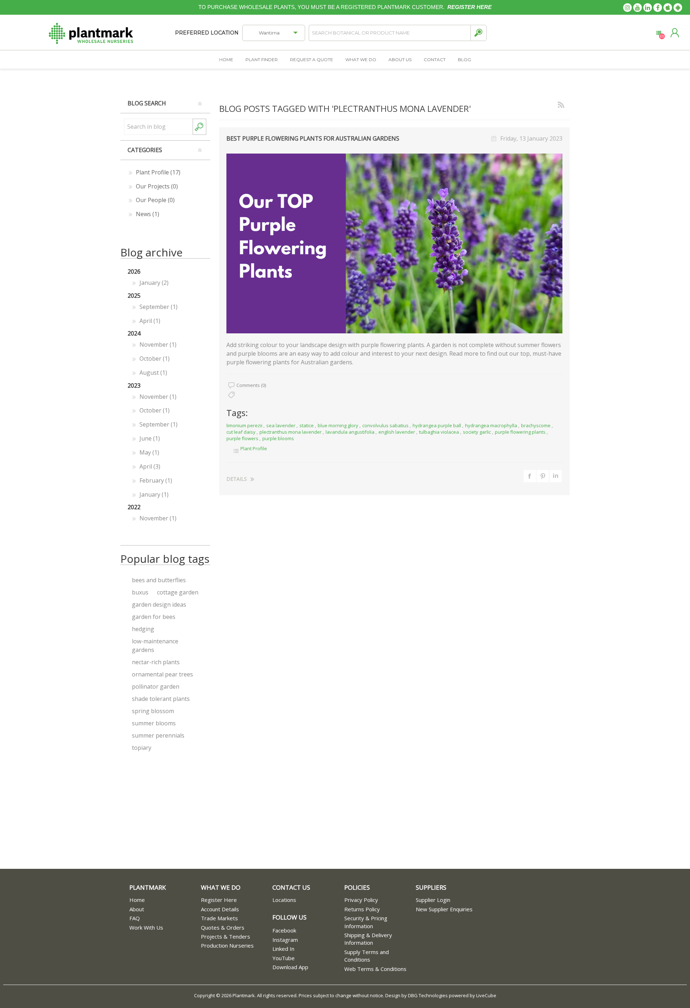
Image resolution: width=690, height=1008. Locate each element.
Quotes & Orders (222, 927)
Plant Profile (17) (158, 172)
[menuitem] (165, 899)
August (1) (153, 373)
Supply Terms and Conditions (366, 955)
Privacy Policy (361, 899)
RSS (561, 103)
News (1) (147, 214)
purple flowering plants (520, 432)
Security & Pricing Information (365, 922)
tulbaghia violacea (439, 432)
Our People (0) (155, 200)
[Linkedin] (647, 7)
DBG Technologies (428, 995)
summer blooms (154, 723)
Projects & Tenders (225, 936)
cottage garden (177, 592)
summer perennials (158, 735)
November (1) (157, 344)
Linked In (283, 948)
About (136, 909)
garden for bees (153, 617)
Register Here (219, 899)
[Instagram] (627, 7)
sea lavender (280, 425)
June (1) (149, 438)
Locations (284, 899)
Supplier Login (433, 899)
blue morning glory (338, 425)
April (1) (149, 321)
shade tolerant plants (161, 699)
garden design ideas (159, 604)
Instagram (285, 939)
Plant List (658, 33)
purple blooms (278, 438)
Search (478, 33)
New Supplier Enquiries (444, 909)
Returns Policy (362, 909)
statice (306, 425)
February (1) (155, 480)
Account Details (220, 909)
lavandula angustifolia (350, 432)
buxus (140, 592)
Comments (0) (251, 385)
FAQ (134, 918)
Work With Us (146, 927)
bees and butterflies (159, 580)
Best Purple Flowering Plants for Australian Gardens (312, 138)
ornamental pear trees (162, 674)
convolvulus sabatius (385, 425)
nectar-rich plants (156, 662)
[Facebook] (657, 7)
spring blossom (153, 711)
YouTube (283, 958)
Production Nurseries (227, 945)
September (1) (158, 307)
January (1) (154, 494)
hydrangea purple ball (437, 425)
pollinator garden (155, 686)
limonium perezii (244, 425)
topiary (141, 748)
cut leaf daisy (241, 432)
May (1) (149, 452)
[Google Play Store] (677, 7)
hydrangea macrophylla (491, 425)
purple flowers (242, 438)
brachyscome (536, 425)
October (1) (154, 358)
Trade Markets (219, 918)
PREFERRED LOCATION (207, 32)
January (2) (154, 283)
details (236, 478)
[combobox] (158, 127)
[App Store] (667, 7)
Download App (290, 967)
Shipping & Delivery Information (368, 938)
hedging (143, 629)
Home (137, 899)
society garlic (477, 432)
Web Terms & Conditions (375, 968)
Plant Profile (253, 448)
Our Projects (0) (157, 186)
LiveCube (486, 995)
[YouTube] (637, 7)
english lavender (396, 432)
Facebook (284, 930)
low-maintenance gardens (155, 645)
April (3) (149, 466)
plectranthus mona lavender (290, 432)
